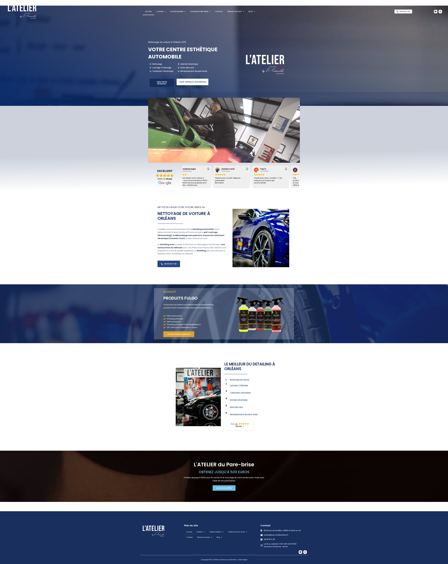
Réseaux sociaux (235, 11)
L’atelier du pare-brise (199, 11)
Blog (250, 11)
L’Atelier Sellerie (176, 11)
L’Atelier (159, 11)
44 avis (169, 179)
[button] (183, 177)
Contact (219, 11)
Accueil (148, 11)
